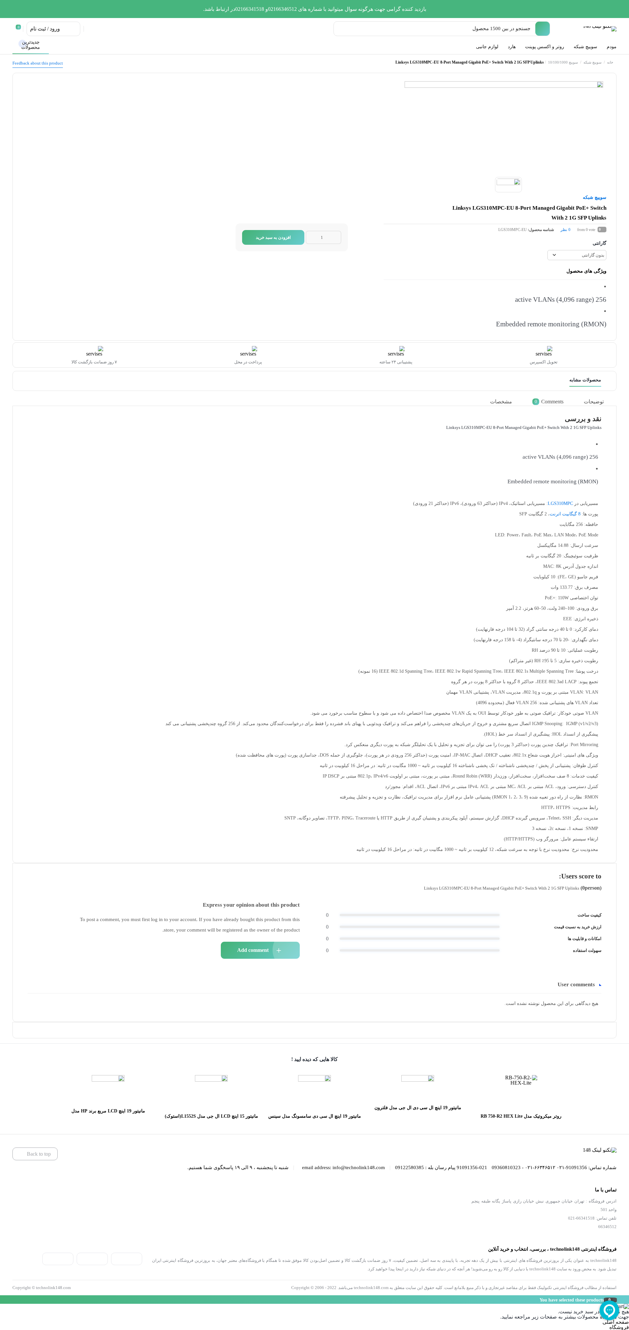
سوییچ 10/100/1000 (563, 62)
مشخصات (501, 401)
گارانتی (599, 243)
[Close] (1, 1299)
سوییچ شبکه (592, 62)
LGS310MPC (560, 503)
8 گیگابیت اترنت (565, 513)
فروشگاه (619, 1327)
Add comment (253, 950)
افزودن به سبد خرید (273, 237)
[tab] (598, 401)
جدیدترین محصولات (30, 45)
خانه (610, 62)
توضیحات (594, 401)
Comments (549, 401)
